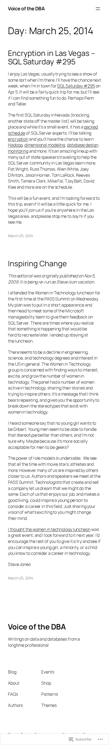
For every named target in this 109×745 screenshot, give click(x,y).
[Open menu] (98, 9)
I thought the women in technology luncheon (49, 529)
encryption (18, 139)
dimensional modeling (44, 145)
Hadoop (15, 145)
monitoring (18, 151)
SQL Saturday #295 (76, 86)
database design (82, 145)
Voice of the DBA (26, 8)
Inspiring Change (37, 263)
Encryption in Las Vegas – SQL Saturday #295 (51, 57)
